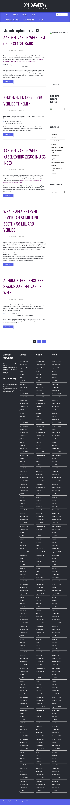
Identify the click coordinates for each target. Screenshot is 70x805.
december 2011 (24, 774)
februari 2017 (23, 574)
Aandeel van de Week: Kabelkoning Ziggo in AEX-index (24, 157)
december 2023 (24, 393)
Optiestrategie (55, 155)
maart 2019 (23, 506)
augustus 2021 (24, 435)
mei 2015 (22, 642)
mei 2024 (22, 377)
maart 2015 (23, 648)
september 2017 (24, 552)
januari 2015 (23, 655)
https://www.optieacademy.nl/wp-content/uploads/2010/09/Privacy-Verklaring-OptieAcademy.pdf (10, 388)
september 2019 (24, 487)
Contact (41, 20)
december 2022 (24, 423)
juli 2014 (22, 674)
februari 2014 (23, 690)
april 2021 (22, 445)
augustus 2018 (24, 529)
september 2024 (24, 364)
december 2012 (24, 736)
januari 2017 (23, 577)
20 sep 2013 (12, 236)
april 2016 (22, 607)
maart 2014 (23, 687)
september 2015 (24, 629)
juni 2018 (22, 535)
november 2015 (24, 623)
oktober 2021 (23, 429)
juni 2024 (22, 374)
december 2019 (24, 477)
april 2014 (22, 684)
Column (53, 137)
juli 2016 (22, 597)
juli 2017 (22, 558)
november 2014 (24, 661)
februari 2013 (23, 729)
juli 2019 (22, 494)
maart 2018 (23, 545)
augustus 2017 (24, 555)
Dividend (53, 144)
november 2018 (24, 519)
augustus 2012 (24, 749)
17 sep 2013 (12, 299)
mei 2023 (22, 416)
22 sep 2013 (12, 169)
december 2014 (24, 658)
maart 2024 (23, 384)
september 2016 (24, 590)
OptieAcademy (35, 5)
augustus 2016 (24, 594)
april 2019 (22, 503)
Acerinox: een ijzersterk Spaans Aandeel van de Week (23, 286)
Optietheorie (54, 159)
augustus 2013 (24, 710)
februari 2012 (23, 768)
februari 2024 (23, 387)
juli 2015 (22, 636)
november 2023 (24, 397)
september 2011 (24, 784)
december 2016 (24, 581)
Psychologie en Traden (57, 162)
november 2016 (24, 584)
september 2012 (24, 745)
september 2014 (24, 668)
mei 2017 (22, 565)
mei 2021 (22, 442)
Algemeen (54, 134)
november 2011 (24, 778)
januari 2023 (23, 419)
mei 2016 (22, 603)
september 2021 (24, 432)
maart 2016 (23, 610)
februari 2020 (23, 471)
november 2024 (24, 361)
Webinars (54, 173)
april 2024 (22, 381)
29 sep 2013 (12, 50)
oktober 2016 (23, 587)
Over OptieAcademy (28, 20)
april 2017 (22, 568)
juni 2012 (22, 755)
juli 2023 (22, 410)
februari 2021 (23, 448)
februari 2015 (23, 652)
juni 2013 (22, 716)
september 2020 (24, 455)
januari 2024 (23, 390)
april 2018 (22, 542)
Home (6, 15)
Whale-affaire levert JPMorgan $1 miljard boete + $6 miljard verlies (21, 220)
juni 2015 (22, 639)
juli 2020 (22, 458)
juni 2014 (22, 678)
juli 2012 (22, 752)
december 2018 (24, 516)
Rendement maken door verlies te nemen (22, 101)
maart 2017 (23, 571)
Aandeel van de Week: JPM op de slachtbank (24, 40)
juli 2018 (22, 532)
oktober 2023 (23, 400)
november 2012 (24, 739)
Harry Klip (21, 50)
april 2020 (22, 464)
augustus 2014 (24, 671)
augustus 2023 (24, 406)
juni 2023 (22, 413)
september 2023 (24, 403)
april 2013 (22, 723)
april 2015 (22, 645)
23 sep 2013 (12, 110)
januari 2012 (23, 771)
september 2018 (24, 526)
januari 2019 (23, 513)
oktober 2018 (23, 523)
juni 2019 (22, 497)
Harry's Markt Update (57, 147)
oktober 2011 (23, 781)
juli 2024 (22, 371)
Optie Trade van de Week (12, 20)
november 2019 (24, 481)
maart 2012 (23, 765)
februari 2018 (23, 548)
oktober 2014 (23, 665)
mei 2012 (22, 758)
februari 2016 (23, 613)
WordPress (13, 801)
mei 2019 (22, 500)
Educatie (34, 15)
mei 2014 (22, 681)
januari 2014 (23, 694)
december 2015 (24, 619)
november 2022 (24, 426)
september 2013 (24, 707)
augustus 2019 (24, 490)
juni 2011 (22, 790)
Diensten (15, 15)
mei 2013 (22, 719)
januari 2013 (23, 732)
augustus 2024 (24, 368)
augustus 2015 (24, 632)
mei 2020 (22, 461)
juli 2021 (22, 439)
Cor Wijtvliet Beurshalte (57, 141)
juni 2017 (22, 561)
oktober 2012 (23, 742)
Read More (8, 81)
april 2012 (22, 761)
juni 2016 (22, 600)
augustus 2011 (24, 787)
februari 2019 (23, 510)
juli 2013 (22, 713)
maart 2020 (23, 468)
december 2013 (24, 697)
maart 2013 (23, 726)
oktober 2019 (23, 484)
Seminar (53, 165)
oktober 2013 (23, 703)
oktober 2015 (23, 626)
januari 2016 (23, 616)
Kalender (24, 15)
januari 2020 (23, 474)
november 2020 (24, 452)
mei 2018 (22, 539)
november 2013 (24, 700)
